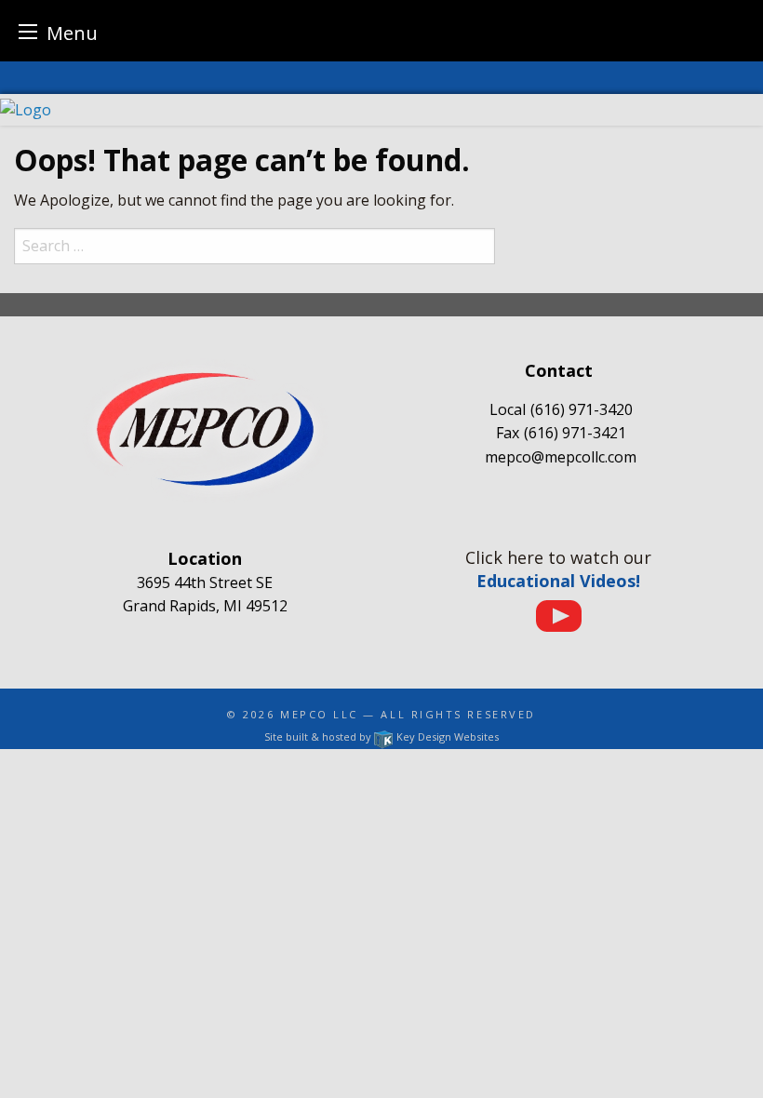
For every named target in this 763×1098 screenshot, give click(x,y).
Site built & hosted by (381, 736)
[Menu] (28, 31)
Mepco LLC (319, 714)
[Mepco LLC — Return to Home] (381, 110)
